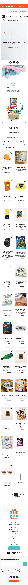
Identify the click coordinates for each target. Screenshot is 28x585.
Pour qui (16, 20)
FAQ (14, 535)
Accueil (8, 20)
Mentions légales (14, 544)
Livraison (14, 533)
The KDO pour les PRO (14, 529)
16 (11, 498)
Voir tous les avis (14, 580)
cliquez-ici (12, 573)
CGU (14, 542)
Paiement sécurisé (14, 531)
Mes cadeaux (14, 522)
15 (8, 498)
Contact (14, 538)
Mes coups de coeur (14, 524)
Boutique (12, 20)
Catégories (14, 527)
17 (14, 498)
